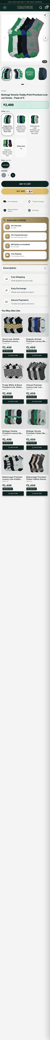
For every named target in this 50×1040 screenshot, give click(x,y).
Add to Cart (14, 355)
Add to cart (25, 184)
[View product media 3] (30, 73)
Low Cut (5, 165)
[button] (25, 38)
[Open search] (40, 7)
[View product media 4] (42, 73)
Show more (21, 147)
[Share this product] (45, 15)
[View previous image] (4, 38)
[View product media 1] (6, 74)
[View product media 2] (18, 73)
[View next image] (45, 38)
